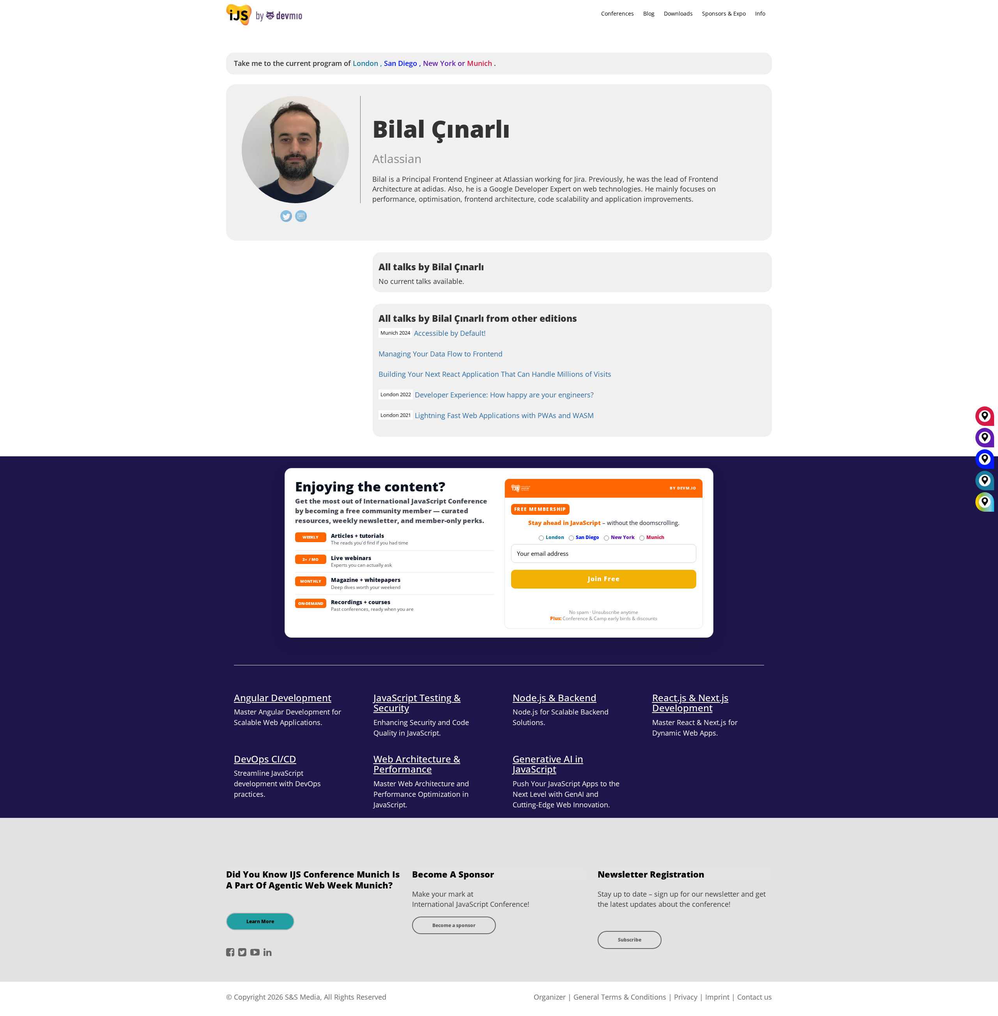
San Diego (403, 63)
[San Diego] (984, 461)
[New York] (984, 440)
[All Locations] (984, 502)
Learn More (260, 921)
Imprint (717, 997)
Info (760, 13)
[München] (984, 419)
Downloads (678, 13)
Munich (479, 63)
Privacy (685, 997)
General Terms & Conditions (619, 997)
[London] (984, 483)
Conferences (617, 13)
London (368, 63)
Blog (649, 13)
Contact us (754, 997)
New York (445, 63)
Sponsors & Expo (724, 13)
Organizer (550, 997)
